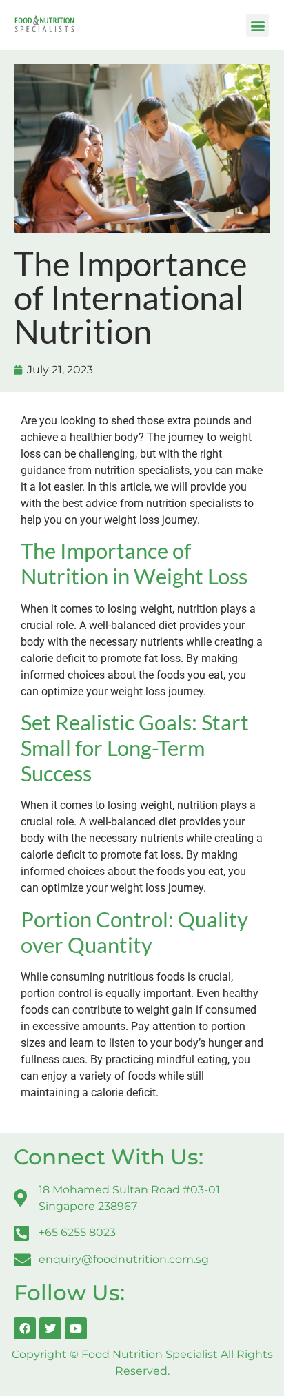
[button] (257, 25)
